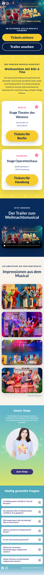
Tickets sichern (22, 37)
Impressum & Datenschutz (32, 568)
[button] (39, 3)
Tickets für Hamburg (22, 180)
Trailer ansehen (22, 47)
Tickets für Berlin (22, 136)
